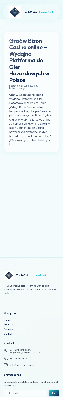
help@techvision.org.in (22, 365)
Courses (8, 329)
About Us (9, 324)
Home (7, 320)
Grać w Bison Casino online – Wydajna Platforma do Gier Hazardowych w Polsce (29, 60)
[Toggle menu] (55, 12)
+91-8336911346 (18, 358)
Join (54, 393)
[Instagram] (16, 302)
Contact (8, 334)
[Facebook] (7, 302)
